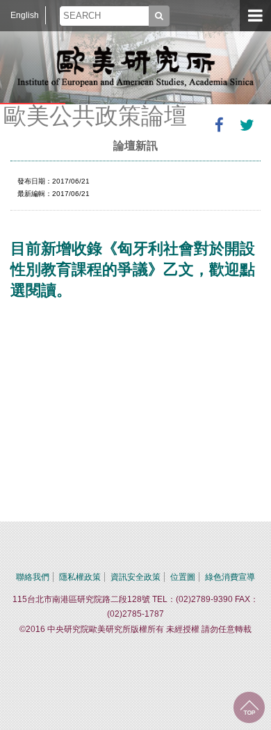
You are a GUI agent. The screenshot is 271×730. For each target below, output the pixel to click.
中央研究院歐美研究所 (135, 66)
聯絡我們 (32, 577)
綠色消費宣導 (230, 577)
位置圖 (182, 577)
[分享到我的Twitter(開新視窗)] (247, 125)
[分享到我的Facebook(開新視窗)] (219, 125)
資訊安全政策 (135, 577)
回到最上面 (249, 707)
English (24, 15)
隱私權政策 (80, 577)
